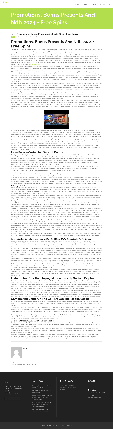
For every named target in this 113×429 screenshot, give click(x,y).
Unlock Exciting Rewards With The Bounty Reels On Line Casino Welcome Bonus (42, 397)
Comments (41, 37)
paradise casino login (34, 64)
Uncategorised (32, 37)
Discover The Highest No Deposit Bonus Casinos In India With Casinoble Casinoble (41, 404)
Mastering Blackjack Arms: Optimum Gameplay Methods (42, 386)
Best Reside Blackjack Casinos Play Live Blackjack (42, 391)
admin (21, 37)
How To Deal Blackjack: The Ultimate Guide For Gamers (40, 410)
